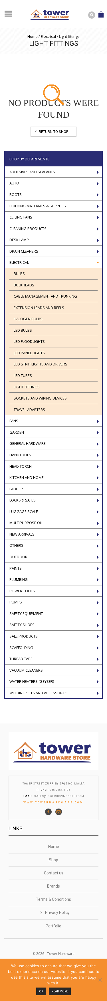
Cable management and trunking (45, 296)
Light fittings (27, 387)
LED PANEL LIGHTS (29, 352)
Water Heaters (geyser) (31, 681)
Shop (53, 860)
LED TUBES (23, 375)
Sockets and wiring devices (40, 398)
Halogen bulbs (28, 318)
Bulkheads (24, 285)
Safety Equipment (26, 613)
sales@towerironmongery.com (59, 796)
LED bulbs (23, 330)
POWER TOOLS (22, 590)
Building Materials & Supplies (37, 206)
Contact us (53, 873)
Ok (41, 991)
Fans (13, 420)
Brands (53, 886)
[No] (100, 980)
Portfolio (53, 926)
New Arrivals (22, 534)
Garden (16, 432)
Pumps (15, 602)
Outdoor (18, 556)
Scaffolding (21, 647)
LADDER (16, 488)
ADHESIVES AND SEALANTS (32, 171)
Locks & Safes (22, 500)
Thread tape (21, 658)
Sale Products (23, 636)
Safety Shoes (22, 624)
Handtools (20, 454)
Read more (60, 991)
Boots (15, 194)
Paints (15, 568)
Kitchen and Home (26, 477)
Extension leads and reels (39, 307)
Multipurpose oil (26, 522)
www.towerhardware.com (53, 802)
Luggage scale (23, 511)
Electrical (48, 36)
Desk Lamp (19, 239)
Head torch (20, 466)
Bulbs (19, 273)
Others (16, 545)
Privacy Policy (57, 912)
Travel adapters (29, 409)
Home (32, 36)
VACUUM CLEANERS (26, 670)
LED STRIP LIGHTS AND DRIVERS (40, 364)
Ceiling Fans (20, 217)
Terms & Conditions (53, 899)
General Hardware (27, 443)
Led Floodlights (29, 341)
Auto (14, 183)
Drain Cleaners (23, 251)
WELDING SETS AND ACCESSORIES (38, 692)
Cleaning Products (28, 228)
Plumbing (18, 579)
